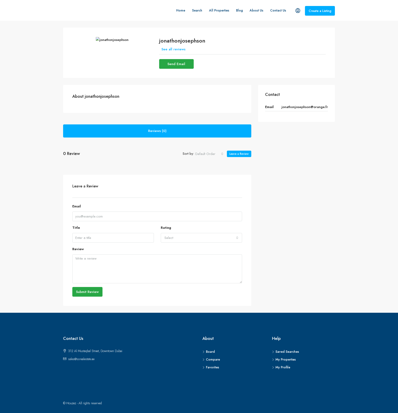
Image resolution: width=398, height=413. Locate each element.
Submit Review (87, 291)
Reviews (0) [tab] (157, 130)
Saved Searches (287, 351)
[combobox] (209, 154)
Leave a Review (239, 154)
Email (76, 206)
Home (180, 10)
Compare (213, 359)
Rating (166, 227)
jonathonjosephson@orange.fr (304, 106)
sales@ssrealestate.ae (81, 359)
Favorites (212, 367)
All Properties (219, 10)
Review (78, 249)
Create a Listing (320, 11)
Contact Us (278, 10)
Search (197, 10)
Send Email (176, 63)
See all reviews (173, 49)
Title (76, 227)
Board (210, 351)
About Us (256, 10)
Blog (239, 10)
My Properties (285, 359)
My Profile (282, 367)
